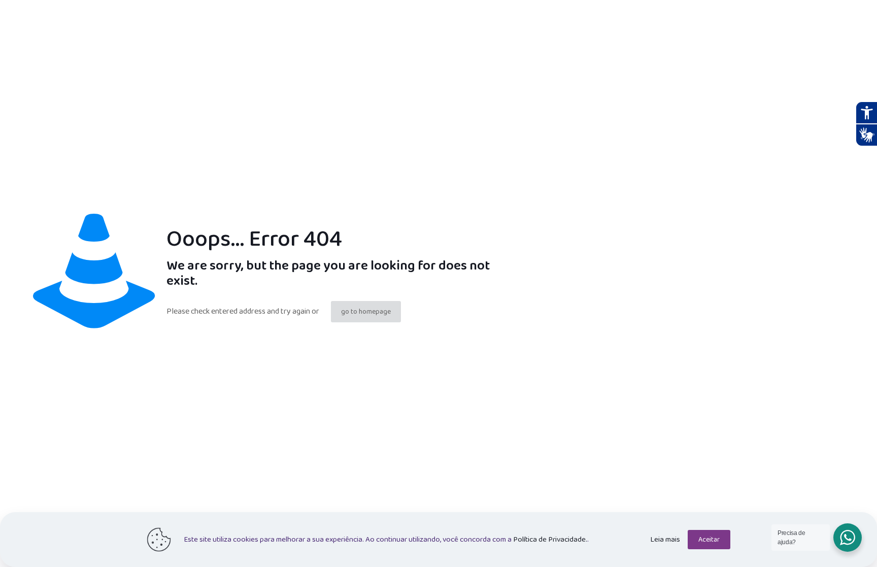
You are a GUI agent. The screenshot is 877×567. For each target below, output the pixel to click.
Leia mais (665, 539)
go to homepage (366, 311)
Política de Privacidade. (550, 539)
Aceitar (709, 539)
